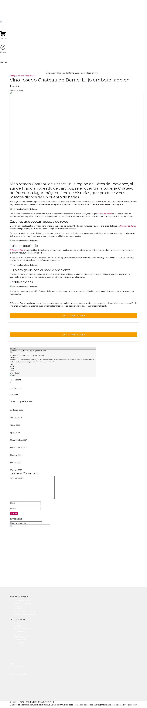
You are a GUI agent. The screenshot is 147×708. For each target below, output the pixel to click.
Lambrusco (19, 634)
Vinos (2, 17)
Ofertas (42, 17)
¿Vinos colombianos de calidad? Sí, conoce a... (46, 406)
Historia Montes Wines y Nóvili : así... (38, 458)
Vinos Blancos (20, 639)
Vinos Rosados (20, 642)
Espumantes (19, 631)
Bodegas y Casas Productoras (30, 73)
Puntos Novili (11, 27)
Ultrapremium (20, 637)
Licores (9, 17)
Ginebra (17, 626)
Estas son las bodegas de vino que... (38, 443)
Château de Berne (104, 213)
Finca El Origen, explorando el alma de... (41, 421)
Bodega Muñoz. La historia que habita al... (43, 451)
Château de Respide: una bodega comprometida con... (53, 413)
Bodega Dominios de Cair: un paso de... (40, 436)
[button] (3, 17)
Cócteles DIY (19, 608)
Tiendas (3, 62)
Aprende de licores (22, 600)
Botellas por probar (22, 603)
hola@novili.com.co (18, 674)
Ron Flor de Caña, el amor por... (34, 428)
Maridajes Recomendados (25, 611)
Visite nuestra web (73, 316)
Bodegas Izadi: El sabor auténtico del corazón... (46, 466)
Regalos (16, 17)
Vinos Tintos (19, 645)
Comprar (4, 38)
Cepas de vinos (20, 606)
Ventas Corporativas (30, 17)
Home (12, 73)
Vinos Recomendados (26, 27)
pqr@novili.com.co (17, 666)
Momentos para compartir (25, 614)
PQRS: (12, 664)
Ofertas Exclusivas (22, 628)
